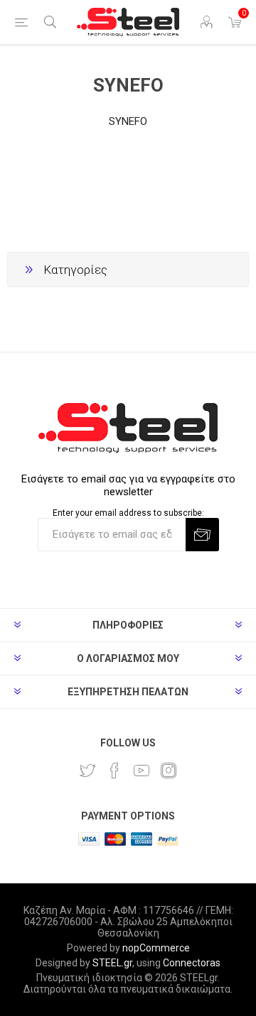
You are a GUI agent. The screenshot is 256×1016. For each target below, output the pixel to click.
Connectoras (191, 962)
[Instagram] (168, 770)
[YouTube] (141, 770)
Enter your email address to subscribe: (128, 513)
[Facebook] (114, 770)
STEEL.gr (112, 962)
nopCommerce (156, 948)
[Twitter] (87, 770)
